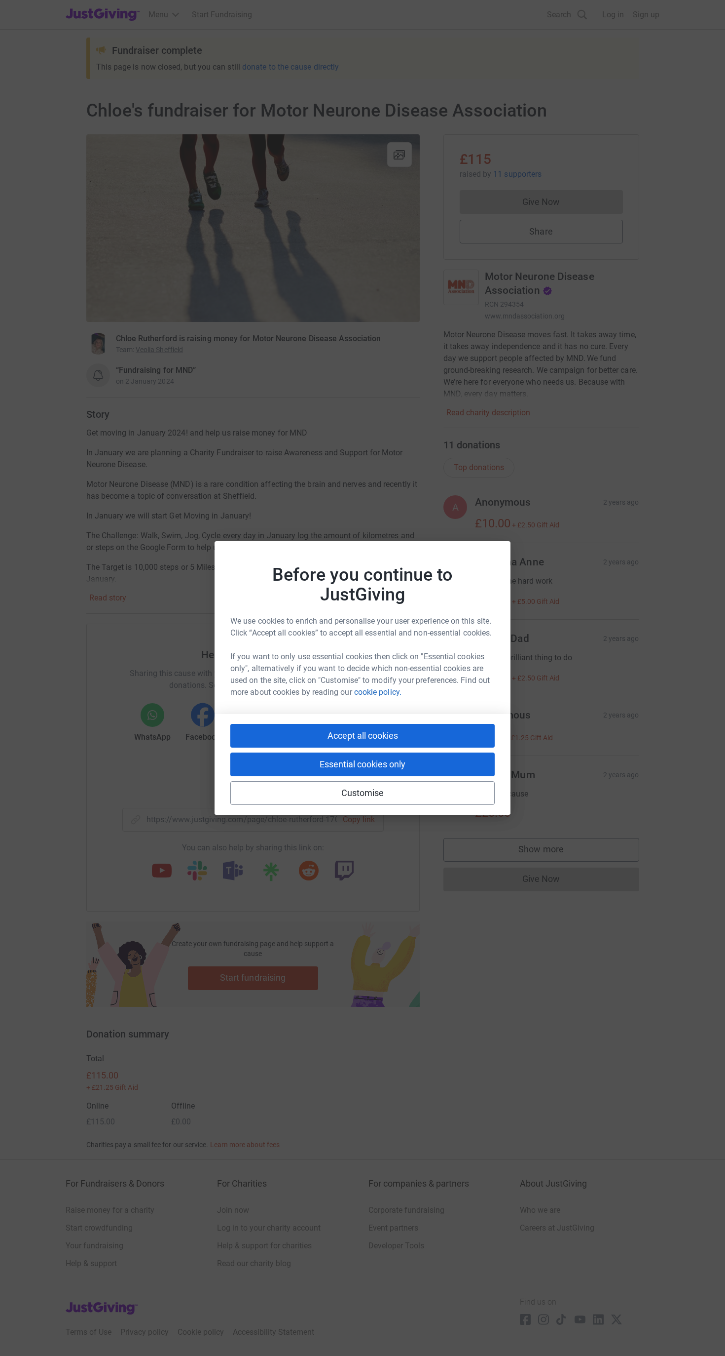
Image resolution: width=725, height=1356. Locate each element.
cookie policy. (377, 692)
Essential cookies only (362, 764)
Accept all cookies (362, 735)
